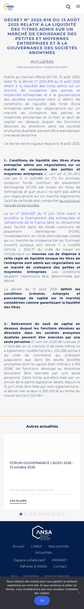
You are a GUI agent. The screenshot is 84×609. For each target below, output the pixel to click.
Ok (42, 600)
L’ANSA (36, 546)
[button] (18, 501)
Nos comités (58, 546)
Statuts (14, 576)
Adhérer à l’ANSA (33, 566)
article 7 (52, 245)
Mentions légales (31, 576)
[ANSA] (9, 7)
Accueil (18, 546)
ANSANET (59, 560)
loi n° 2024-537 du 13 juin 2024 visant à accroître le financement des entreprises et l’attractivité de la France (42, 218)
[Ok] (79, 593)
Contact (60, 566)
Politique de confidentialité (57, 576)
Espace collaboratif (29, 560)
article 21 (42, 346)
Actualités (43, 552)
